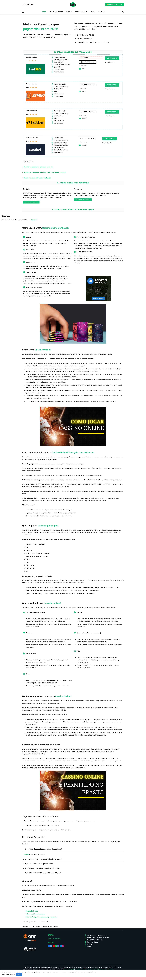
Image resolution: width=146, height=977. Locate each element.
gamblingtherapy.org (69, 969)
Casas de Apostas (56, 11)
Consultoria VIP (81, 11)
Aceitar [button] (19, 974)
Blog (92, 11)
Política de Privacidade (80, 969)
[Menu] (23, 12)
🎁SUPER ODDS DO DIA (114, 4)
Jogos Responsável (102, 969)
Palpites (69, 11)
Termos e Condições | (92, 969)
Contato (100, 11)
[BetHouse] (73, 4)
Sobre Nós (111, 969)
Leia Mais (12, 974)
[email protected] (54, 939)
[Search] (123, 12)
